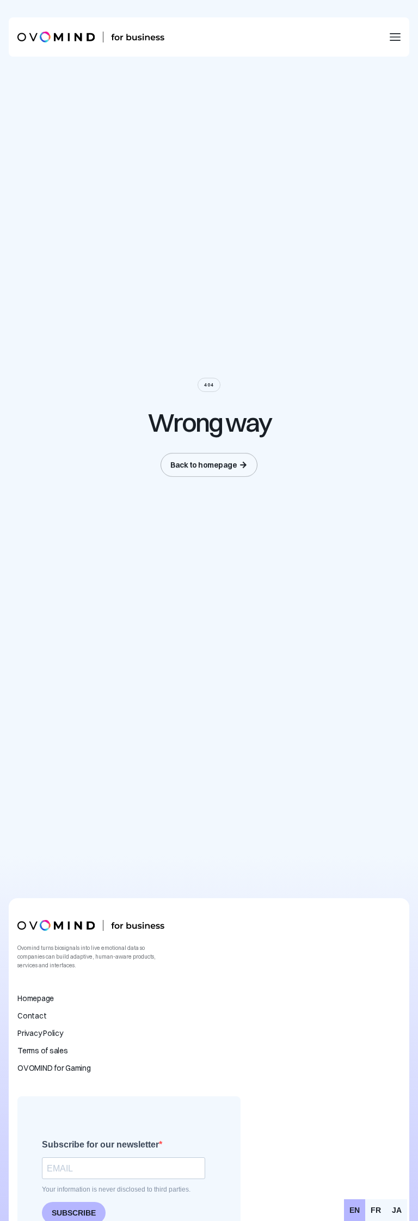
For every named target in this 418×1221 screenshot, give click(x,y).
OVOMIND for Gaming (54, 1068)
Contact (31, 1016)
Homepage (35, 998)
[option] (375, 1210)
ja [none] (397, 1210)
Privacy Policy (40, 1033)
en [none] (354, 1210)
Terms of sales (42, 1051)
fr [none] (376, 1210)
